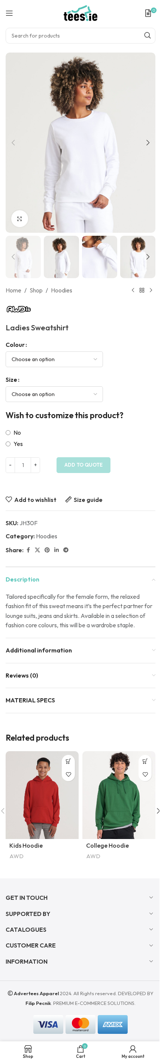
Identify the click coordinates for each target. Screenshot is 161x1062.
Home (13, 290)
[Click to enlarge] (19, 218)
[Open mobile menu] (9, 13)
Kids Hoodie (26, 845)
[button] (13, 142)
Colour (15, 344)
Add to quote (83, 465)
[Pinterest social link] (47, 550)
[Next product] (150, 290)
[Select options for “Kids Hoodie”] (68, 761)
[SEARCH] (147, 36)
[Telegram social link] (66, 550)
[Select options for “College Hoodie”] (145, 761)
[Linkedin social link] (56, 550)
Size (11, 379)
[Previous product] (132, 290)
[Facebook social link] (28, 550)
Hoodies (61, 290)
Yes (18, 443)
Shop (36, 290)
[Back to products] (141, 290)
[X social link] (37, 550)
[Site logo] (80, 12)
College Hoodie (107, 845)
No (17, 432)
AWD (16, 856)
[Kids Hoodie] (42, 795)
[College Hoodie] (118, 795)
